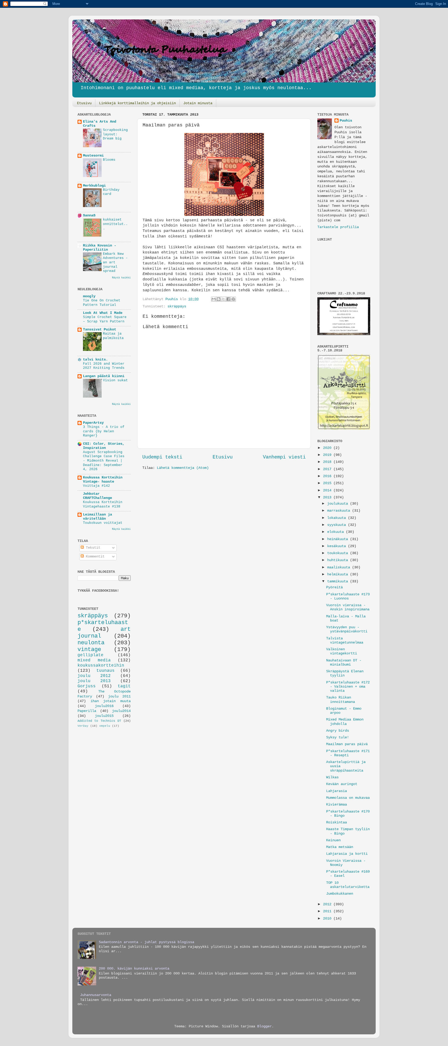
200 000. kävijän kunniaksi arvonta (134, 969)
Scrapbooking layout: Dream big (115, 134)
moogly (89, 296)
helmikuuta (338, 574)
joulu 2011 (119, 696)
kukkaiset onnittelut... (115, 224)
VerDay (83, 725)
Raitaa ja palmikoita (113, 336)
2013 (328, 497)
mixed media (94, 660)
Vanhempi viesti (284, 457)
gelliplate (90, 655)
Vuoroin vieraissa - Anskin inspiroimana (347, 607)
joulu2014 (121, 711)
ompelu (104, 725)
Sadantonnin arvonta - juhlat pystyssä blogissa (146, 942)
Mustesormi (93, 156)
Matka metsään (339, 847)
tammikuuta (338, 581)
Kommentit (94, 557)
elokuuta (336, 532)
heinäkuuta (338, 539)
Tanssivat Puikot (99, 329)
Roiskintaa (336, 822)
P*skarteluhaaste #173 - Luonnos (348, 596)
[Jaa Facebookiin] (228, 299)
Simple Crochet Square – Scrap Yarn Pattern (105, 319)
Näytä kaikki (121, 277)
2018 (328, 462)
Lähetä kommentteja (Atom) (183, 468)
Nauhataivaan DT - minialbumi (343, 663)
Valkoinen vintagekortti (341, 651)
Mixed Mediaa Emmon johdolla (344, 722)
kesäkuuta (337, 546)
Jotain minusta (197, 103)
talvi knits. (95, 360)
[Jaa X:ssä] (223, 299)
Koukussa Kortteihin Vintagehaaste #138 (102, 504)
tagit (124, 686)
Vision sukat (115, 380)
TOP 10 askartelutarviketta (347, 885)
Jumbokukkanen (339, 894)
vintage (89, 649)
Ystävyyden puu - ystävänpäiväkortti (346, 629)
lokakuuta (337, 518)
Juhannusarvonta (95, 995)
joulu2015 (104, 716)
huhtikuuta (338, 560)
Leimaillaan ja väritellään (97, 517)
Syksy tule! (337, 737)
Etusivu (84, 103)
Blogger (264, 1026)
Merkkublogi (94, 186)
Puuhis (172, 299)
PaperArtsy (93, 423)
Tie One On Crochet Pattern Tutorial (101, 303)
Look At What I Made (102, 313)
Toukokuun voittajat (102, 523)
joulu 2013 (94, 681)
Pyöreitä (334, 587)
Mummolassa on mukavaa (348, 798)
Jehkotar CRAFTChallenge (97, 496)
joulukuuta (338, 504)
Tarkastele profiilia (338, 227)
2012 (328, 904)
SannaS (89, 215)
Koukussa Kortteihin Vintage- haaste (102, 480)
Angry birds (337, 731)
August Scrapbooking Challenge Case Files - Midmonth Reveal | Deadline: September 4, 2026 (103, 460)
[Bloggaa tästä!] (218, 299)
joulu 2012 (94, 676)
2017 (328, 469)
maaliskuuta (339, 567)
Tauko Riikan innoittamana (340, 700)
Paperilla (87, 711)
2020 (328, 448)
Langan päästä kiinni (103, 376)
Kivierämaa (336, 805)
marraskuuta (339, 511)
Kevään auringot (341, 784)
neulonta (91, 643)
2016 (328, 476)
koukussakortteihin (101, 665)
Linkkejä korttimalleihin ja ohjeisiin (137, 103)
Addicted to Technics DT (99, 721)
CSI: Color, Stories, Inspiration (103, 446)
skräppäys (176, 306)
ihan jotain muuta (110, 701)
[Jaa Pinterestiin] (233, 299)
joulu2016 (104, 706)
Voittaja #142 (96, 486)
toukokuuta (338, 553)
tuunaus (105, 670)
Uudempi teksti (162, 457)
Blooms (109, 160)
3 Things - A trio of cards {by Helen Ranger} (103, 431)
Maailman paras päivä (347, 744)
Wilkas (332, 777)
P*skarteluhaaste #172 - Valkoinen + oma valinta (348, 687)
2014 (328, 490)
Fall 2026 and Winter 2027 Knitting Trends (103, 366)
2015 (328, 483)
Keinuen (333, 840)
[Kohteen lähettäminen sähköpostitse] (213, 299)
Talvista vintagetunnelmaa (344, 641)
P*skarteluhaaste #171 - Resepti (348, 753)
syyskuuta (337, 525)
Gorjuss (87, 686)
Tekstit (92, 548)
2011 (328, 911)
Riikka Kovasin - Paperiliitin (99, 248)
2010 (328, 919)
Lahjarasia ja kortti (347, 854)
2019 (328, 455)
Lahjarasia (336, 791)
